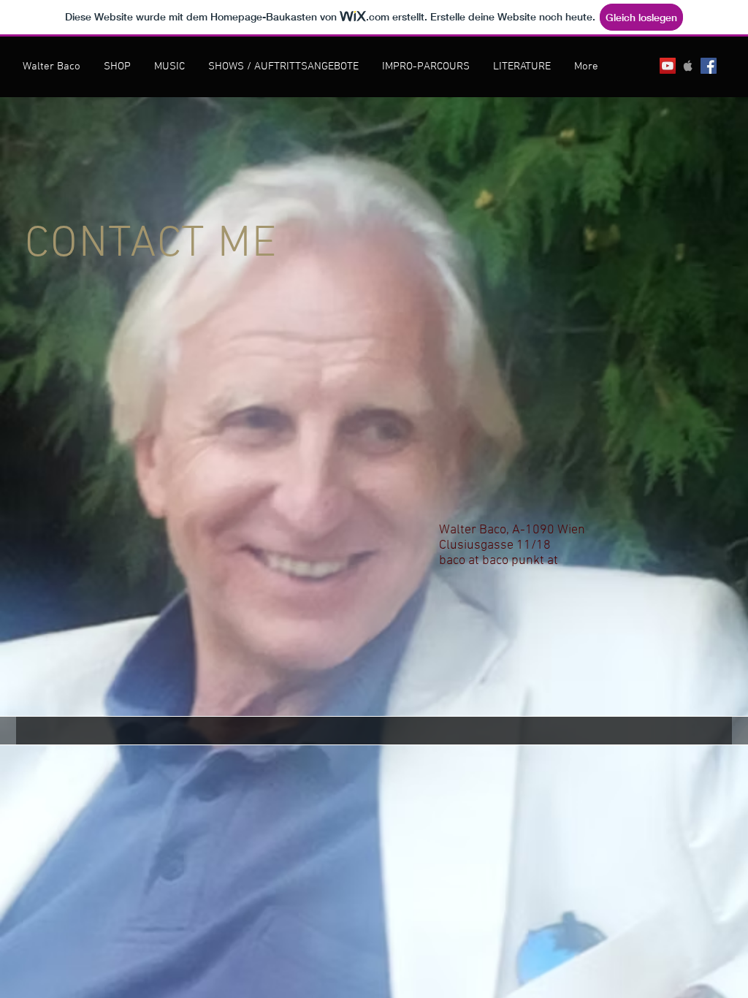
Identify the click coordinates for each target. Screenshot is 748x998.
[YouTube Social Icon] (668, 66)
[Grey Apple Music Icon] (688, 66)
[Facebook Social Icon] (709, 66)
